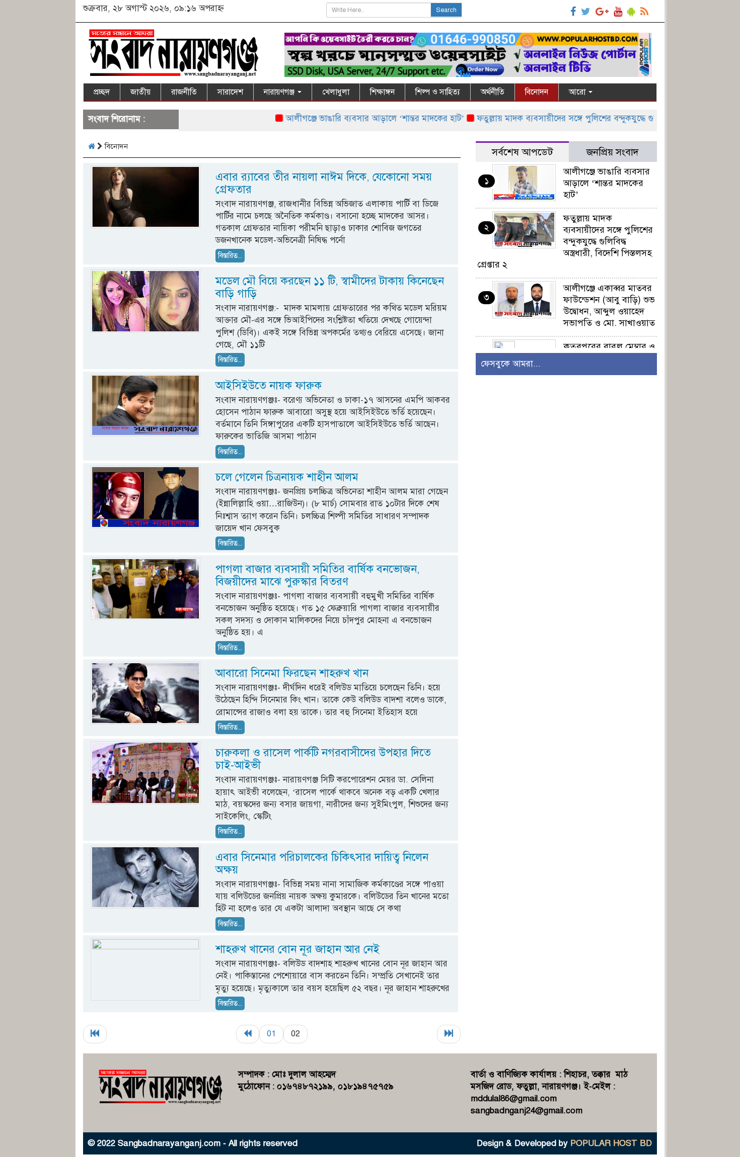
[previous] (247, 1034)
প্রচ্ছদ (102, 92)
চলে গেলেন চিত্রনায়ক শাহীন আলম (286, 477)
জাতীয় (140, 92)
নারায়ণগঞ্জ (280, 92)
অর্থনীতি (492, 92)
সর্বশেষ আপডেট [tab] (522, 152)
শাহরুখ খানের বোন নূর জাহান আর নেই (297, 949)
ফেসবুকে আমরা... (511, 364)
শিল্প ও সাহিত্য (437, 92)
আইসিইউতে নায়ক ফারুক (268, 385)
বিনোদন (536, 92)
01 (271, 1033)
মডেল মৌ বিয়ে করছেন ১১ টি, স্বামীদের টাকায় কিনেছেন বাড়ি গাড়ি (329, 287)
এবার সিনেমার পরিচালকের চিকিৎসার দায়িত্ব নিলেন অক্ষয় (321, 863)
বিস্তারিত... (230, 255)
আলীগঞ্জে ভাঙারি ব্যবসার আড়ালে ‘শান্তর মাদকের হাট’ (348, 118)
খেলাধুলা (335, 92)
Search (446, 10)
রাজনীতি (184, 92)
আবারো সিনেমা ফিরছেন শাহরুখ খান (291, 673)
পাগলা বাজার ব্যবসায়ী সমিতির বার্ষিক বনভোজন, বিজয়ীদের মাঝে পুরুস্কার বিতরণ (317, 575)
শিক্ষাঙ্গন (382, 92)
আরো (578, 92)
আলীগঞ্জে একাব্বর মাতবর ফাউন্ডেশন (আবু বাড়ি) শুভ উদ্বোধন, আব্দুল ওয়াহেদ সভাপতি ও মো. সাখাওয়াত (609, 305)
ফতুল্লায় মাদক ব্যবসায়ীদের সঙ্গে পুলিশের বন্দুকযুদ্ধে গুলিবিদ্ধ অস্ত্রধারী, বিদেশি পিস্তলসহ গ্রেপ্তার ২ (565, 241)
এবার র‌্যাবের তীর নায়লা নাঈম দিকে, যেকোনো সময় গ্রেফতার (323, 183)
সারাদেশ (230, 92)
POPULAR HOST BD (611, 1143)
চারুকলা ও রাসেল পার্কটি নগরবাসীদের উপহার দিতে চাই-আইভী (323, 759)
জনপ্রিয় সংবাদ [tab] (612, 152)
